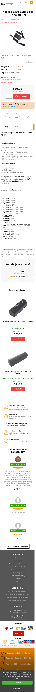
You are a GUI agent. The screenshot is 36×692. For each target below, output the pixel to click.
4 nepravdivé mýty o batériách (17, 600)
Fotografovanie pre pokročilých (17, 591)
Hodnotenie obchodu (18, 570)
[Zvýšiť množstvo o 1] (11, 95)
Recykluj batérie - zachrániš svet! (17, 597)
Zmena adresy (18, 561)
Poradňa (18, 579)
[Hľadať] (21, 3)
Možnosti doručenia (7, 82)
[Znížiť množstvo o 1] (11, 97)
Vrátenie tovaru (18, 558)
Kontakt (18, 582)
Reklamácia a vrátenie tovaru (18, 564)
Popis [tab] (7, 127)
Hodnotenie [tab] (19, 127)
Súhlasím (18, 683)
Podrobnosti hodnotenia (9, 22)
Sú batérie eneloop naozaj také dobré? (18, 594)
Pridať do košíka (22, 96)
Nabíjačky (19, 67)
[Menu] (32, 3)
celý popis (29, 62)
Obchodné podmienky (18, 576)
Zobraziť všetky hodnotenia (18, 546)
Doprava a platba (18, 573)
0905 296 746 (19, 271)
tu (17, 678)
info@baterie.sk (19, 276)
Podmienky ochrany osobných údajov (18, 567)
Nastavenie (17, 689)
